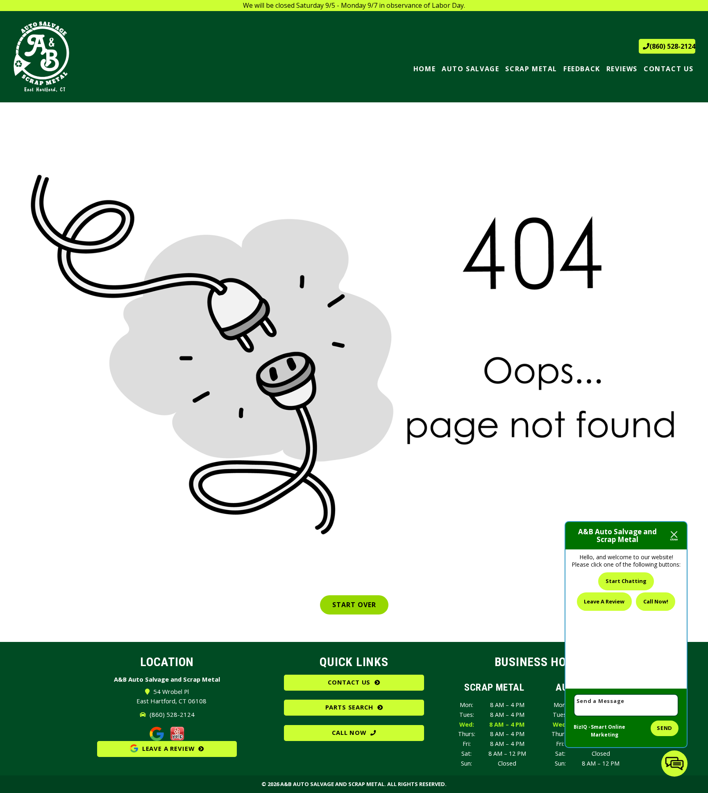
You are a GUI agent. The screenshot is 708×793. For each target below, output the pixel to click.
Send (664, 728)
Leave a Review (167, 748)
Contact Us (669, 68)
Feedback (581, 68)
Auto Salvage (470, 68)
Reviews (622, 68)
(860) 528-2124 (672, 46)
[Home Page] (93, 57)
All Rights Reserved (416, 784)
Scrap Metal (531, 68)
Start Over (354, 604)
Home (424, 68)
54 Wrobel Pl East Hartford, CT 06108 (171, 696)
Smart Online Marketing (608, 731)
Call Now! (655, 601)
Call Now (349, 732)
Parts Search (349, 707)
